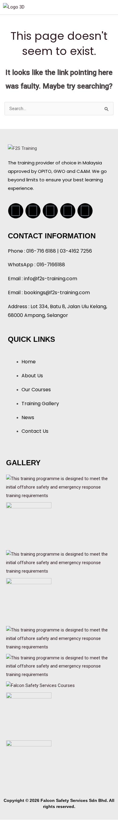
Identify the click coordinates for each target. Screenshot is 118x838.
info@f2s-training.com (50, 278)
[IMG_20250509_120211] (28, 763)
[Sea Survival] (59, 562)
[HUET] (59, 487)
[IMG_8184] (28, 715)
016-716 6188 (41, 250)
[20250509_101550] (28, 524)
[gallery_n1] (40, 685)
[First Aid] (59, 638)
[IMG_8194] (28, 600)
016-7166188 (51, 264)
